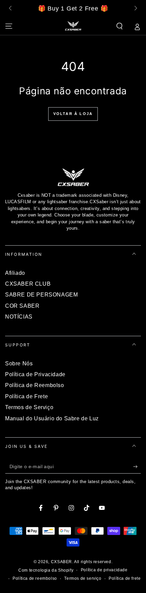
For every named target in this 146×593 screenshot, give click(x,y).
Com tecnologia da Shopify (45, 570)
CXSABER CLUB (28, 284)
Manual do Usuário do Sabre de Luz (52, 418)
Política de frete (125, 578)
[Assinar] (137, 466)
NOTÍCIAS (19, 317)
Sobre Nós (19, 363)
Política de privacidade (104, 570)
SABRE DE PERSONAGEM (41, 295)
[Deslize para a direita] (135, 9)
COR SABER (22, 306)
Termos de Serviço (29, 407)
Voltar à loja (73, 114)
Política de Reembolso (34, 385)
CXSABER (61, 561)
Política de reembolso (35, 578)
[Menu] (9, 26)
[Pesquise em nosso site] (119, 26)
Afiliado (15, 273)
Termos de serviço (82, 578)
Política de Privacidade (35, 374)
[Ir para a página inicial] (73, 26)
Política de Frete (26, 396)
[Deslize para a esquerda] (11, 9)
